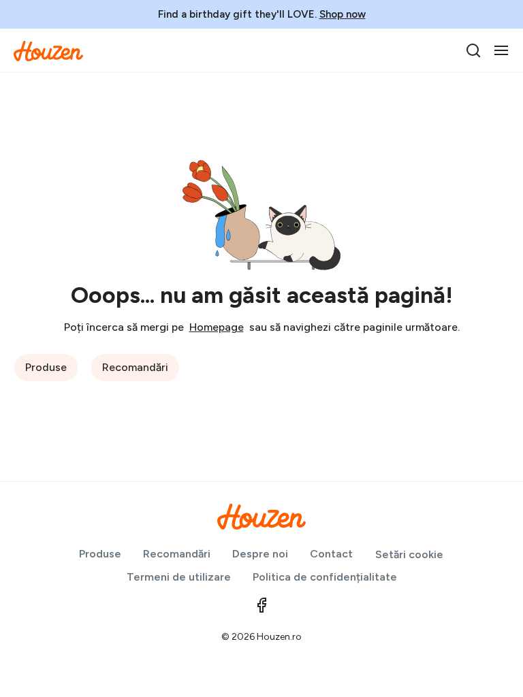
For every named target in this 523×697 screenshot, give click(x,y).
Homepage (216, 327)
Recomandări (135, 367)
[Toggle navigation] (501, 50)
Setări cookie (409, 554)
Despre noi (260, 553)
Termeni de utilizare (179, 576)
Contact (331, 553)
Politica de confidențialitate (325, 576)
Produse (46, 367)
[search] (473, 50)
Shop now (342, 14)
